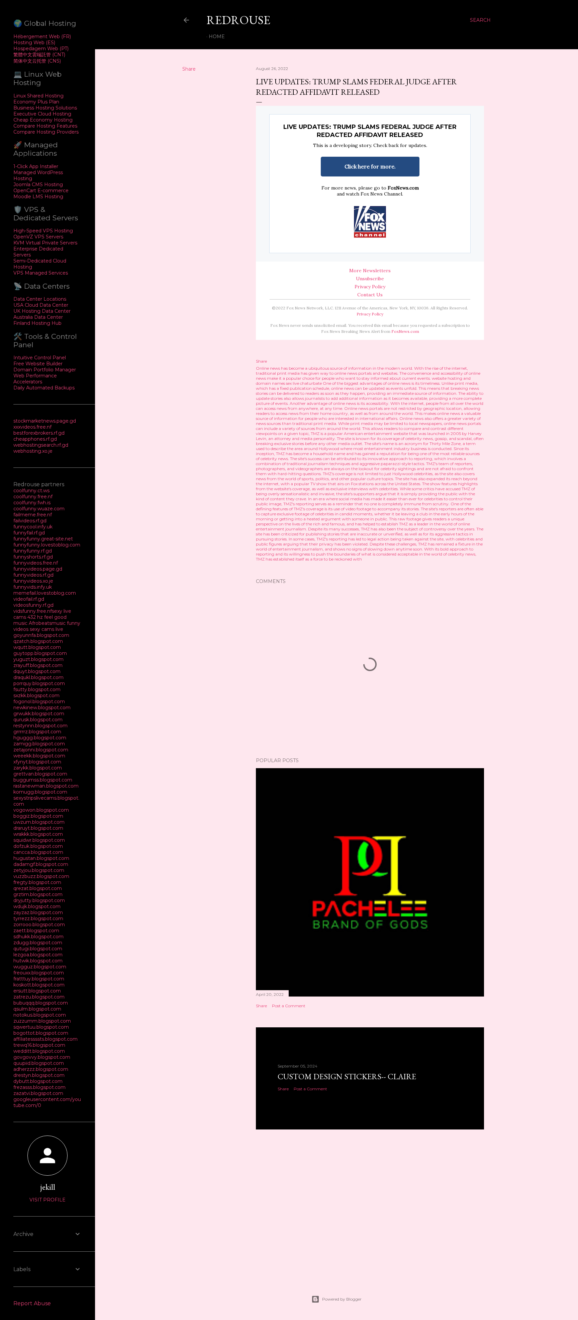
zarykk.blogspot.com (37, 768)
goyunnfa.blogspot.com (41, 635)
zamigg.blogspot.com (39, 744)
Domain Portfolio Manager (44, 370)
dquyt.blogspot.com (37, 671)
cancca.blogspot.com (38, 852)
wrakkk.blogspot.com (38, 834)
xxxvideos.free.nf (32, 427)
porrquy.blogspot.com (39, 683)
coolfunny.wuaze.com (39, 509)
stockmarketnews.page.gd (44, 421)
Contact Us (370, 295)
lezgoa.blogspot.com (38, 955)
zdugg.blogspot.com (37, 943)
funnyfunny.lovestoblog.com (46, 545)
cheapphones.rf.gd (35, 439)
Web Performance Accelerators (35, 379)
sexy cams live (46, 629)
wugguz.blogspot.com (39, 967)
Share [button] (189, 69)
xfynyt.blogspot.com (37, 762)
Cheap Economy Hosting (43, 120)
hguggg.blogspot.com (39, 738)
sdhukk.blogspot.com (38, 937)
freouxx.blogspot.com (38, 973)
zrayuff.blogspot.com (38, 665)
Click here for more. (370, 166)
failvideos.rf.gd (29, 521)
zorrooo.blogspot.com (39, 925)
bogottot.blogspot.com (40, 1033)
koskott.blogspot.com (39, 985)
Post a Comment (288, 1005)
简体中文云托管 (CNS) (37, 61)
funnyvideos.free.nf (35, 563)
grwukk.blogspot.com (38, 714)
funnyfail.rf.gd (29, 533)
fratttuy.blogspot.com (38, 979)
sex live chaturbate (304, 383)
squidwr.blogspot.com (39, 840)
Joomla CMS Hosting (38, 184)
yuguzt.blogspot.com (38, 659)
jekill (47, 1187)
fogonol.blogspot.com (39, 702)
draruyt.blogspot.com (38, 828)
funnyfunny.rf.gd (32, 551)
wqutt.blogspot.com (37, 647)
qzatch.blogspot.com (38, 641)
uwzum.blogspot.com (39, 822)
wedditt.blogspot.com (39, 1051)
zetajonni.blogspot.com (40, 750)
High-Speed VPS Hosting (43, 231)
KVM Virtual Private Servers (45, 243)
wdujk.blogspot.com (37, 906)
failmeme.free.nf (32, 515)
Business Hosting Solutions (45, 108)
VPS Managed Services (40, 273)
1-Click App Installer (35, 166)
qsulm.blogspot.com (37, 1009)
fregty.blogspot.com (37, 882)
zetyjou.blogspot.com (38, 870)
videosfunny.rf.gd (33, 605)
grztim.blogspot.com (38, 894)
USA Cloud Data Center (40, 305)
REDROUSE (238, 20)
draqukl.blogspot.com (38, 677)
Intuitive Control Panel (39, 358)
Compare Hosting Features (45, 126)
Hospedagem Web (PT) (41, 49)
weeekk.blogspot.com (39, 756)
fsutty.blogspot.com (37, 689)
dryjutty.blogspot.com (39, 900)
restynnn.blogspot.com (40, 726)
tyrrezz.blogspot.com (38, 918)
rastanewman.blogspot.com (46, 786)
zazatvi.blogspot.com (38, 1093)
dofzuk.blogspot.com (38, 846)
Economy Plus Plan (36, 102)
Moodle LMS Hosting (38, 197)
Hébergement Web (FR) (42, 36)
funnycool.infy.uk (33, 527)
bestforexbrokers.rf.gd (39, 433)
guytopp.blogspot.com (40, 653)
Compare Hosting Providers (46, 132)
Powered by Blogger (342, 1299)
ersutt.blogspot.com (37, 991)
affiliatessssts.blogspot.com (45, 1039)
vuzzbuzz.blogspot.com (41, 876)
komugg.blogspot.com (40, 792)
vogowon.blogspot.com (41, 810)
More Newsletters (370, 271)
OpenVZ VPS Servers (38, 237)
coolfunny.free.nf (33, 497)
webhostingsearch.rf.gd (40, 445)
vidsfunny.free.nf (32, 611)
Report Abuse (32, 1303)
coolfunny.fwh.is (32, 503)
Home (217, 36)
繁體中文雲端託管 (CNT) (39, 55)
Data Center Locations (39, 299)
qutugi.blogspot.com (37, 949)
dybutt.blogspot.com (38, 1081)
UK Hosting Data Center (42, 311)
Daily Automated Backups (44, 388)
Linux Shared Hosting (38, 96)
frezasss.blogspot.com (39, 1087)
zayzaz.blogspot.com (38, 912)
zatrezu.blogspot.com (39, 997)
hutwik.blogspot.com (38, 961)
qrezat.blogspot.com (37, 888)
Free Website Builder (38, 364)
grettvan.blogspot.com (40, 774)
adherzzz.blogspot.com (40, 1069)
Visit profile (47, 1200)
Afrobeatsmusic (48, 623)
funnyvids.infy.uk (32, 587)
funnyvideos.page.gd (37, 569)
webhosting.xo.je (33, 451)
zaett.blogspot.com (36, 931)
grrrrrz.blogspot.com (37, 732)
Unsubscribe (370, 279)
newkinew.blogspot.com (42, 708)
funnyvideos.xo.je (33, 581)
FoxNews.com (403, 188)
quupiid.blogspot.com (38, 1063)
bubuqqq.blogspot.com (40, 1003)
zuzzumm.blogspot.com (42, 1021)
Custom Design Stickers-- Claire (347, 1076)
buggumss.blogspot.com (42, 780)
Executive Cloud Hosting (42, 114)
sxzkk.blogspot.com (36, 695)
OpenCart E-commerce (41, 191)
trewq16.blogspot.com (39, 1045)
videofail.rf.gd (28, 599)
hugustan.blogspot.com (41, 858)
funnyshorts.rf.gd (33, 557)
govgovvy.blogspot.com (41, 1057)
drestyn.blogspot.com (39, 1075)
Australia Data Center (38, 317)
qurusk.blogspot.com (38, 720)
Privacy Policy (370, 287)
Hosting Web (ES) (34, 43)
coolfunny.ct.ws (31, 491)
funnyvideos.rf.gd (33, 575)
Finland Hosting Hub (37, 323)
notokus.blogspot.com (39, 1015)
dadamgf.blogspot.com (40, 864)
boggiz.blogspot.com (38, 816)
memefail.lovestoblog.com (44, 593)
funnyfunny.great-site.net (43, 539)
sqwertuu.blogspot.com (41, 1027)
